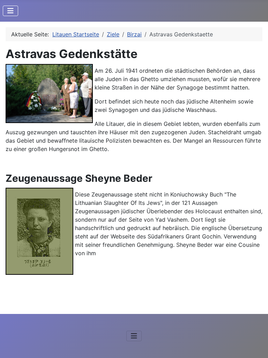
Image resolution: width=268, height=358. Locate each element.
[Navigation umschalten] (10, 11)
